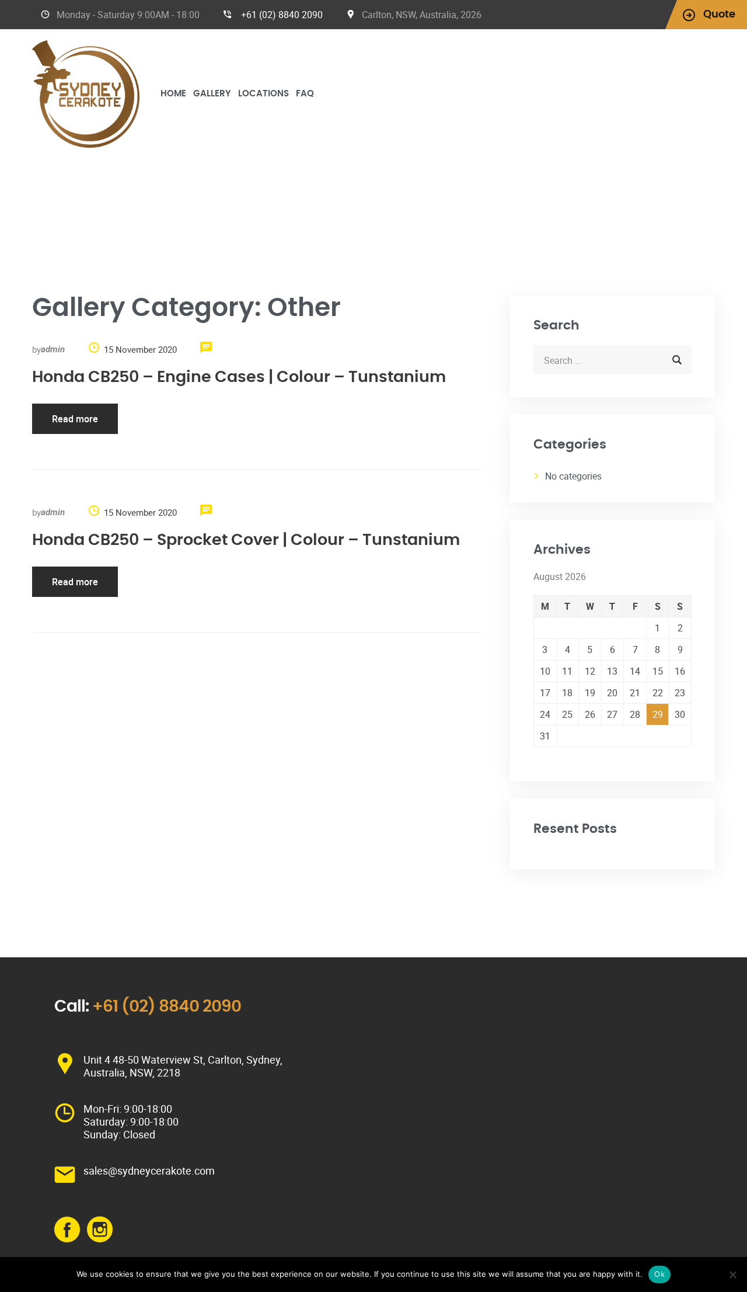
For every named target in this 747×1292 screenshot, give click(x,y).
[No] (732, 1274)
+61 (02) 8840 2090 (282, 14)
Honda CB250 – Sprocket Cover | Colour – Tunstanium (246, 540)
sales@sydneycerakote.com (149, 1171)
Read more (75, 418)
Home (173, 93)
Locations (263, 93)
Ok (659, 1274)
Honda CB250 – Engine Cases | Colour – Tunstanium (239, 377)
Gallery (212, 93)
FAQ (305, 93)
